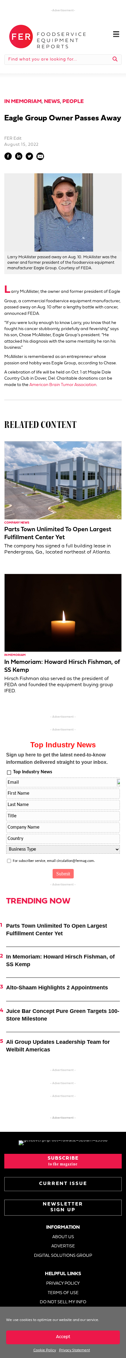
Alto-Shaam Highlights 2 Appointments (57, 987)
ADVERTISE (63, 1246)
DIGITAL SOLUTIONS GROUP (63, 1255)
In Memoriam (23, 102)
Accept (63, 1337)
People (73, 102)
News (52, 102)
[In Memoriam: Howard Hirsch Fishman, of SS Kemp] (63, 613)
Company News (16, 522)
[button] (63, 1161)
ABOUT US (63, 1237)
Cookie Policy (44, 1350)
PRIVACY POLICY (63, 1283)
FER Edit (12, 138)
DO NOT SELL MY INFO (63, 1302)
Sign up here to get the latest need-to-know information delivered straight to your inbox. (57, 758)
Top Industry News (32, 772)
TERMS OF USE (63, 1293)
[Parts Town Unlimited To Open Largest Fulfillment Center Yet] (63, 480)
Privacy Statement (74, 1350)
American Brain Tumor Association (62, 385)
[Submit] (115, 59)
